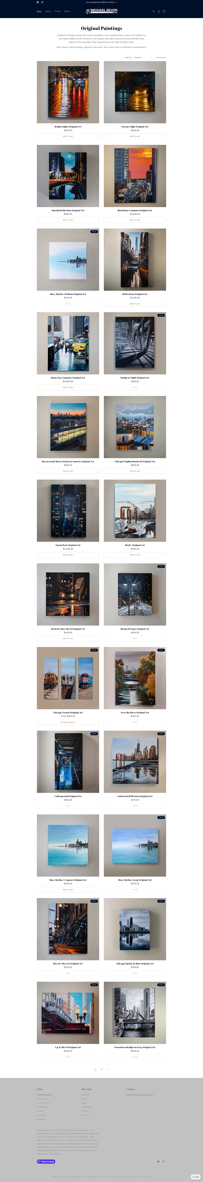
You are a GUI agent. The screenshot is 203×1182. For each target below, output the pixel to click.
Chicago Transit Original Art (68, 712)
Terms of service (116, 1176)
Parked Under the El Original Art (68, 629)
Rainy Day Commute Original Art (68, 377)
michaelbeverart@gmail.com (139, 1094)
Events (84, 1099)
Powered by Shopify (77, 1176)
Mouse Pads (42, 1107)
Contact (85, 1111)
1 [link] (95, 1069)
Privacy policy (103, 1176)
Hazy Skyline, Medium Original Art (68, 294)
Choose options (68, 722)
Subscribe (86, 1095)
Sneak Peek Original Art (68, 545)
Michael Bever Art (64, 1176)
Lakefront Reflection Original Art (135, 796)
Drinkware (41, 1115)
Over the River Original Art (135, 712)
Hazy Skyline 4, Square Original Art (68, 880)
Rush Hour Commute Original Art (135, 210)
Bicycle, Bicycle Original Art (68, 963)
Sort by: (128, 57)
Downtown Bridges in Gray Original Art (135, 1047)
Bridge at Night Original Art (135, 377)
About (84, 1103)
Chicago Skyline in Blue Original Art (135, 963)
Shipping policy (129, 1176)
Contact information (144, 1176)
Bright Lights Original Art (68, 126)
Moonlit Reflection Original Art (68, 210)
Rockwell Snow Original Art (135, 629)
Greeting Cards (43, 1103)
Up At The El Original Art (68, 1047)
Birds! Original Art (135, 545)
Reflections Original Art (134, 294)
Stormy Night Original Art (135, 126)
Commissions (87, 1107)
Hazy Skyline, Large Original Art (135, 880)
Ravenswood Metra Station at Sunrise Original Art (68, 461)
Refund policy (91, 1176)
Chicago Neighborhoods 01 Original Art (135, 461)
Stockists (85, 1115)
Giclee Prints (42, 1099)
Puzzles (40, 1111)
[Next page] (107, 1069)
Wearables (41, 1119)
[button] (39, 11)
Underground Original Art (68, 796)
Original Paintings (44, 1095)
